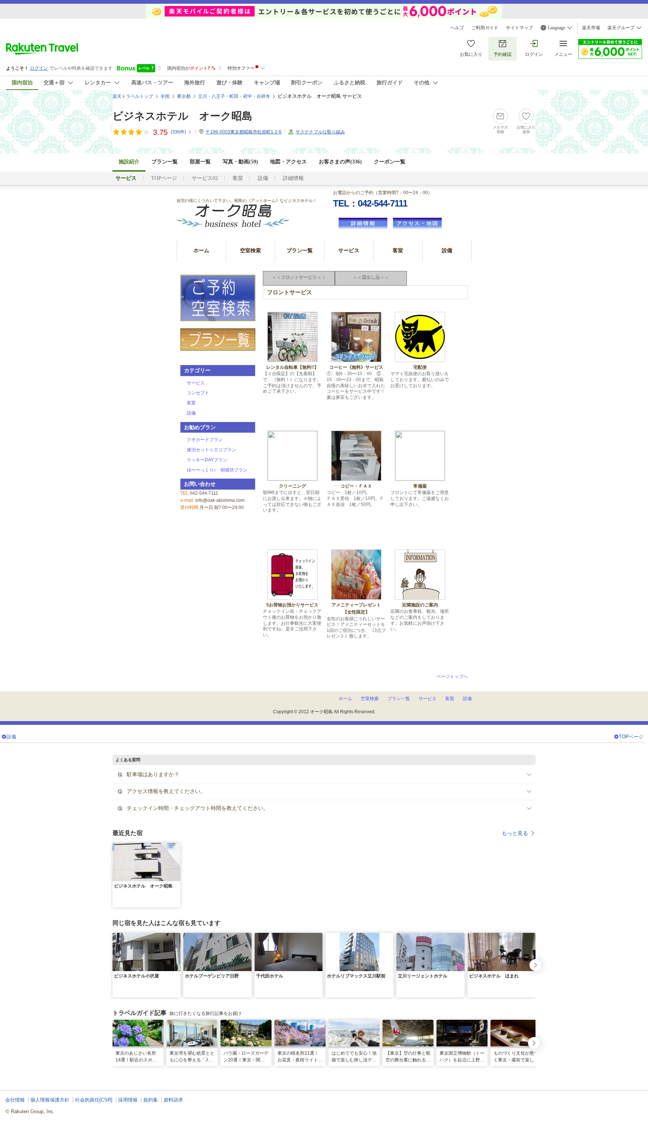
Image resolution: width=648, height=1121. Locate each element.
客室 (237, 178)
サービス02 (205, 178)
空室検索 (250, 250)
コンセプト (198, 392)
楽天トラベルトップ (132, 96)
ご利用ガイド (484, 27)
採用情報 (128, 1100)
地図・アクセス (288, 162)
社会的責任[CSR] (93, 1100)
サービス (348, 250)
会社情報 (15, 1100)
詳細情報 (293, 178)
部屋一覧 (200, 162)
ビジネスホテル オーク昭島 (182, 116)
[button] (175, 847)
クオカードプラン (205, 439)
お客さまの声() (340, 162)
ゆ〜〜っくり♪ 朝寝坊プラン (217, 470)
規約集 (150, 1100)
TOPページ (164, 178)
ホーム (201, 250)
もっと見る (515, 833)
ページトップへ (452, 676)
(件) (178, 132)
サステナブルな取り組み (320, 132)
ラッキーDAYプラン (207, 459)
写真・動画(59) (240, 162)
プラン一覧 (165, 162)
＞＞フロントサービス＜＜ (299, 277)
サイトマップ (519, 27)
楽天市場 (591, 27)
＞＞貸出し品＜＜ (371, 277)
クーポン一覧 (389, 162)
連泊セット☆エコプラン (211, 449)
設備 (263, 178)
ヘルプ (457, 27)
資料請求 (173, 1100)
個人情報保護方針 (49, 1100)
